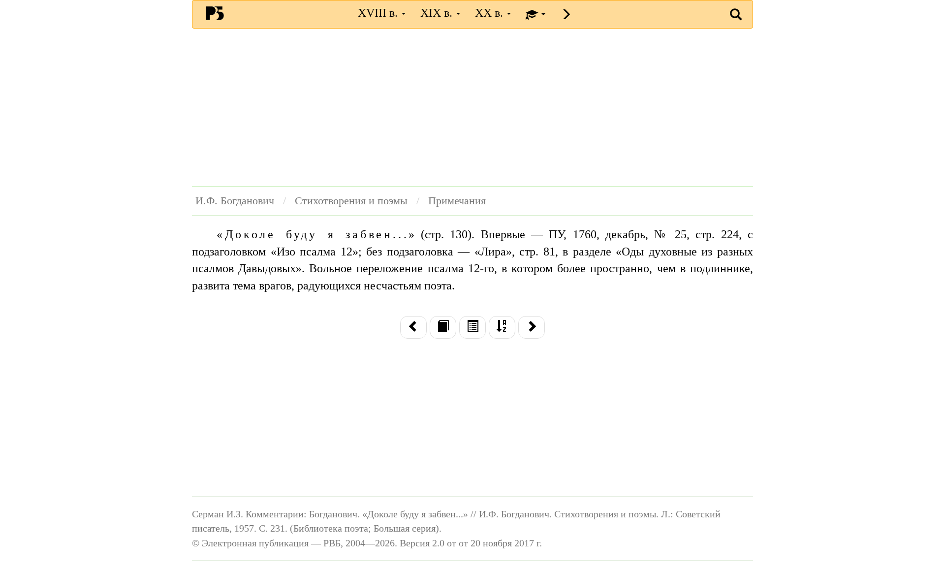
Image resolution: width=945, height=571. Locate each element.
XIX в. (437, 12)
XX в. (490, 12)
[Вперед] (531, 327)
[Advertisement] (472, 107)
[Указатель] (502, 327)
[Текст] (443, 327)
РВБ (215, 12)
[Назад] (413, 327)
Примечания (457, 201)
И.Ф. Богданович (234, 201)
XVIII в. (379, 12)
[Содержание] (472, 327)
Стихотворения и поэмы (351, 201)
